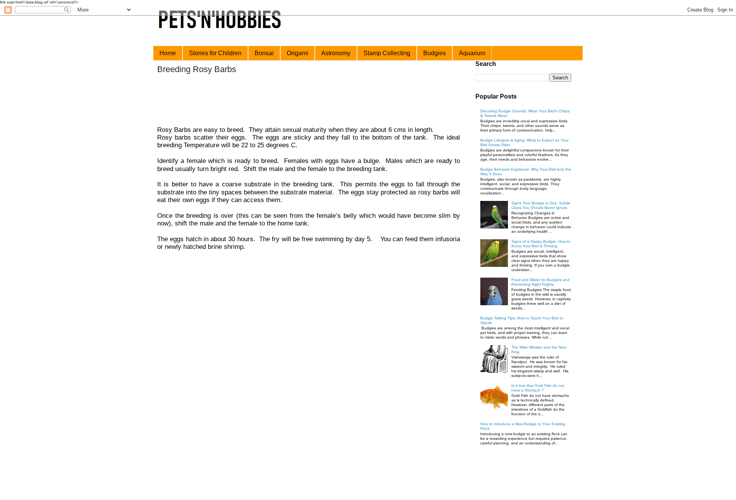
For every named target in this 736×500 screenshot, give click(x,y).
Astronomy (335, 53)
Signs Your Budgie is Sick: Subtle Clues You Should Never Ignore (540, 205)
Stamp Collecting (386, 53)
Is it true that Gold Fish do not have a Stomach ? (537, 387)
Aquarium (472, 53)
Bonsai (264, 53)
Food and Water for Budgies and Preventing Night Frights (540, 282)
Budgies (434, 53)
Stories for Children (215, 53)
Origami (297, 53)
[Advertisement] (302, 101)
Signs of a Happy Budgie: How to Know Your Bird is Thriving (540, 243)
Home (167, 53)
